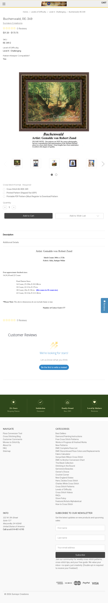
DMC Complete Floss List (66, 448)
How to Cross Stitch (64, 504)
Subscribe (80, 555)
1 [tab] (52, 175)
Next (103, 164)
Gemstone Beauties (64, 469)
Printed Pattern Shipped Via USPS (22, 193)
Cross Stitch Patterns (65, 486)
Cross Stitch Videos (64, 492)
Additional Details (11, 242)
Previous (5, 164)
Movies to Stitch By (11, 442)
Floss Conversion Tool (12, 433)
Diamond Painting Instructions (69, 436)
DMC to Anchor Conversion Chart (70, 460)
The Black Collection (64, 463)
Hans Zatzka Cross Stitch (67, 481)
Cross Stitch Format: (17, 185)
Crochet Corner (62, 475)
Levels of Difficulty (64, 489)
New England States (64, 478)
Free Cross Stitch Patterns (67, 439)
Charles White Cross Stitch (67, 483)
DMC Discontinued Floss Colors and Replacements (78, 451)
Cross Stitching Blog (12, 436)
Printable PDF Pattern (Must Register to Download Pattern (32, 196)
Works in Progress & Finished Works (71, 442)
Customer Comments (12, 439)
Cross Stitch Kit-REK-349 (17, 189)
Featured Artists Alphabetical (68, 501)
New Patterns (62, 445)
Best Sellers (61, 433)
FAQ (5, 448)
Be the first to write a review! (54, 367)
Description (8, 234)
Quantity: (7, 202)
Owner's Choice (62, 472)
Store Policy (61, 498)
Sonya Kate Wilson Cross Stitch (69, 457)
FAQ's (58, 495)
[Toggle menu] (4, 4)
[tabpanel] (17, 164)
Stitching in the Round (65, 466)
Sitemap (7, 451)
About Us (7, 445)
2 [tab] (56, 175)
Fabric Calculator (63, 454)
